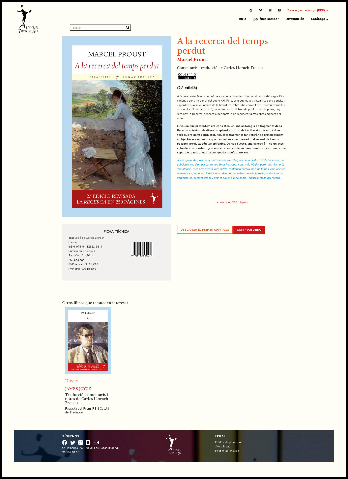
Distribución (295, 19)
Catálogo (318, 19)
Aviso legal (222, 446)
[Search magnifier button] (127, 27)
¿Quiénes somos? (266, 19)
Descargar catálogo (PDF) (306, 10)
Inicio (242, 19)
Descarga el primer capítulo (204, 230)
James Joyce (78, 389)
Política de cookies (227, 451)
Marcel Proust (192, 59)
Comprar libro (249, 230)
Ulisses (72, 380)
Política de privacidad (228, 442)
